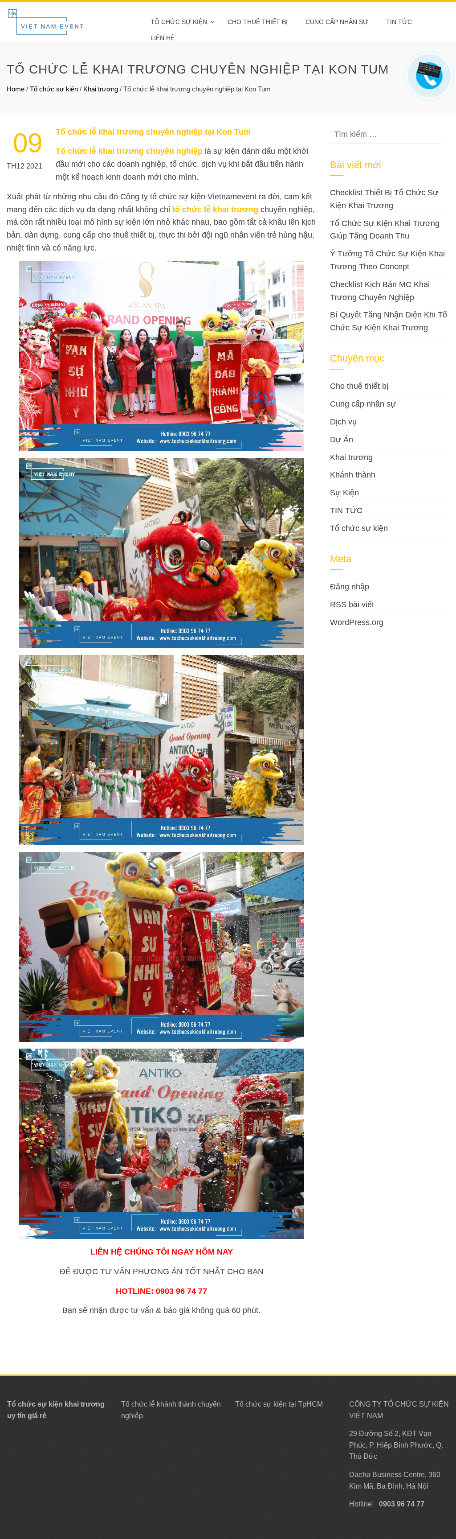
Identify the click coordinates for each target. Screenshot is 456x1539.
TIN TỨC (346, 510)
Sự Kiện (344, 492)
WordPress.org (356, 622)
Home (15, 89)
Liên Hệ (163, 37)
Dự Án (341, 439)
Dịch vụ (343, 421)
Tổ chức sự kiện (179, 21)
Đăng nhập (349, 586)
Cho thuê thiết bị (258, 21)
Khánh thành (352, 474)
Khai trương (100, 89)
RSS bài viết (352, 604)
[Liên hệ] (428, 69)
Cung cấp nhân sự (336, 21)
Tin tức (399, 21)
